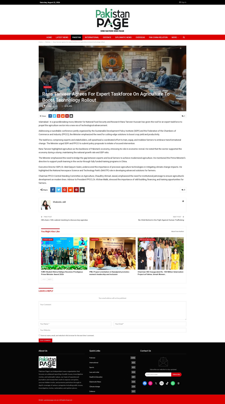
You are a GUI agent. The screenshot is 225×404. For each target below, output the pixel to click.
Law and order (94, 372)
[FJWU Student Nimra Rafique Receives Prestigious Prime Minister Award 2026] (64, 253)
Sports (91, 367)
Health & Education (147, 239)
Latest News (62, 37)
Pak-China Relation (158, 37)
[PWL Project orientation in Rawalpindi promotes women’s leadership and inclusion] (112, 253)
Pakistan (76, 37)
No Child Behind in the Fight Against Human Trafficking (161, 220)
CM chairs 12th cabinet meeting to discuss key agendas (64, 220)
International (92, 37)
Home (49, 37)
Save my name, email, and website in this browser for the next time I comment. (67, 335)
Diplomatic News (123, 37)
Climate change (94, 386)
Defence (107, 37)
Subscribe (176, 374)
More (174, 37)
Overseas (140, 37)
